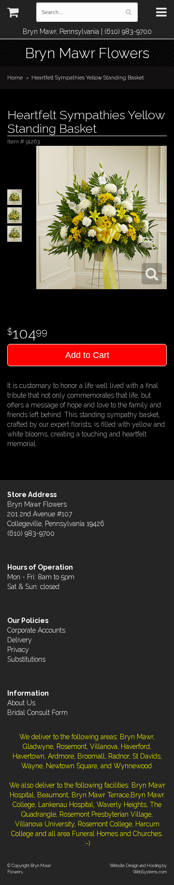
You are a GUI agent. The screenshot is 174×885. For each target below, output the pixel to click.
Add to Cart (87, 355)
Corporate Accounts (36, 630)
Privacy (18, 649)
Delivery (19, 640)
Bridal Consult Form (37, 712)
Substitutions (26, 659)
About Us (21, 703)
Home (15, 77)
